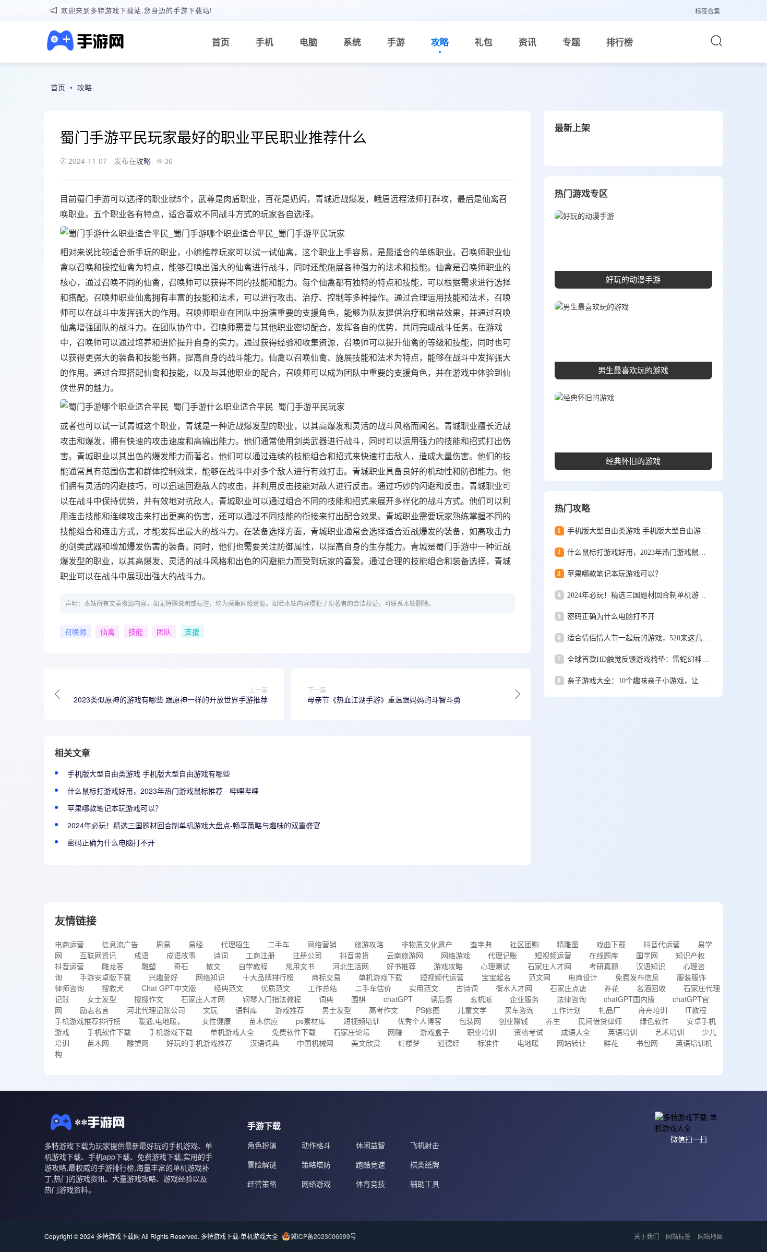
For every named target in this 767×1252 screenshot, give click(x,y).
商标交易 (326, 977)
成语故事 (181, 955)
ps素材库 (311, 1021)
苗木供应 (263, 1021)
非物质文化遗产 (426, 944)
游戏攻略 (448, 966)
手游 (396, 41)
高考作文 (383, 1010)
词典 (326, 999)
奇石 (181, 966)
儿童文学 (472, 1010)
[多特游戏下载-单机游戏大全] (84, 42)
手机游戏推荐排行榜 (88, 1021)
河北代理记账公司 (156, 1010)
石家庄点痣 (568, 988)
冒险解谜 (262, 1164)
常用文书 (300, 966)
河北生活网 (350, 966)
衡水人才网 (514, 988)
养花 (611, 988)
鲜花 (611, 1043)
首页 (221, 41)
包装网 (470, 1021)
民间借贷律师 (600, 1021)
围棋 (358, 999)
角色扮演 (262, 1145)
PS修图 (428, 1010)
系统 (352, 41)
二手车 (279, 944)
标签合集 (707, 10)
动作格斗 (316, 1145)
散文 (213, 966)
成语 (141, 955)
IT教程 (695, 1010)
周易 (163, 944)
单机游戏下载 (380, 977)
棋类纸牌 (424, 1164)
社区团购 (524, 944)
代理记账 (502, 955)
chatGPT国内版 (629, 999)
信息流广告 (120, 944)
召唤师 (76, 631)
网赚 (395, 1032)
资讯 (527, 41)
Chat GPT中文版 (168, 988)
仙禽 (107, 631)
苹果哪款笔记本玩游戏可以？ (114, 808)
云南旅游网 (405, 955)
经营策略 (262, 1183)
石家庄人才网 (549, 966)
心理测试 (495, 966)
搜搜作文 (148, 999)
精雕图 (568, 944)
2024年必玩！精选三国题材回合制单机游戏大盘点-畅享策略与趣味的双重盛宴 (193, 825)
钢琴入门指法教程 (272, 999)
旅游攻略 (369, 944)
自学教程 (253, 966)
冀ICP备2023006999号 (323, 1236)
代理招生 (235, 944)
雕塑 (148, 966)
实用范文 (423, 988)
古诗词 (467, 988)
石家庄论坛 (351, 1032)
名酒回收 (651, 988)
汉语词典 (264, 1043)
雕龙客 (113, 966)
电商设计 (582, 977)
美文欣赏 (365, 1043)
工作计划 (566, 1010)
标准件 (488, 1043)
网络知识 (210, 977)
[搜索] (716, 41)
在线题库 (603, 955)
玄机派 (481, 999)
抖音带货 (354, 955)
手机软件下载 (109, 1032)
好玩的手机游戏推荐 (199, 1043)
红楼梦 (409, 1043)
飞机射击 (424, 1145)
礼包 (484, 41)
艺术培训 (669, 1032)
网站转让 (571, 1043)
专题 (571, 41)
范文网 (539, 977)
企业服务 (524, 999)
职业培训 (481, 1032)
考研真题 (603, 966)
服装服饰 (691, 977)
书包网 (647, 1043)
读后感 (441, 999)
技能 (419, 267)
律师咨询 (69, 988)
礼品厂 (609, 1010)
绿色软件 (654, 1021)
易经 (195, 944)
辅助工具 (424, 1183)
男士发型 (336, 1010)
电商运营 (69, 944)
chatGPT (398, 999)
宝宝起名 (496, 977)
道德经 (449, 1043)
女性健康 (216, 1021)
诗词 (220, 955)
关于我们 (646, 1236)
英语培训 (622, 1032)
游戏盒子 (434, 1032)
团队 (243, 312)
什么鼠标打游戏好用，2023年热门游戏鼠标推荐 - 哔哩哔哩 (163, 790)
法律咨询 (571, 999)
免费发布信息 (637, 977)
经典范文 (228, 988)
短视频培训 (361, 1021)
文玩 (210, 1010)
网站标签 (678, 1236)
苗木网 (98, 1043)
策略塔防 (316, 1164)
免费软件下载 (294, 1032)
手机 (264, 41)
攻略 (440, 41)
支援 (192, 631)
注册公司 (307, 955)
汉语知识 (650, 966)
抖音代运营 (661, 944)
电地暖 (528, 1043)
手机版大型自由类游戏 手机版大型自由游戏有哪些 (148, 773)
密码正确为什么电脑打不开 (111, 842)
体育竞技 (370, 1183)
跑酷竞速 (370, 1164)
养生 (553, 1021)
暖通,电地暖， (161, 1021)
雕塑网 (138, 1043)
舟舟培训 (652, 1010)
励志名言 (94, 1010)
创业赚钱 (513, 1021)
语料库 (246, 1010)
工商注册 (260, 955)
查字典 (481, 944)
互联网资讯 (98, 955)
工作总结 (322, 988)
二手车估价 (373, 988)
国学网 (647, 955)
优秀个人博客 (419, 1021)
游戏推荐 (289, 1010)
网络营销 (322, 944)
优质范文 (275, 988)
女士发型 (101, 999)
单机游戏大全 (232, 1032)
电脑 (308, 41)
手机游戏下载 (171, 1032)
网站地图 (710, 1236)
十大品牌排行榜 (268, 977)
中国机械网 (315, 1043)
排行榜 (619, 41)
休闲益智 (370, 1145)
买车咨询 (519, 1010)
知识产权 (690, 955)
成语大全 (575, 1032)
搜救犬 (113, 988)
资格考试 (528, 1032)
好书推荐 (401, 966)
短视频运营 (553, 955)
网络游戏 (455, 955)
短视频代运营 (442, 977)
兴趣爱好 (163, 977)
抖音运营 (69, 966)
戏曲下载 (611, 944)
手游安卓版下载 (105, 977)
